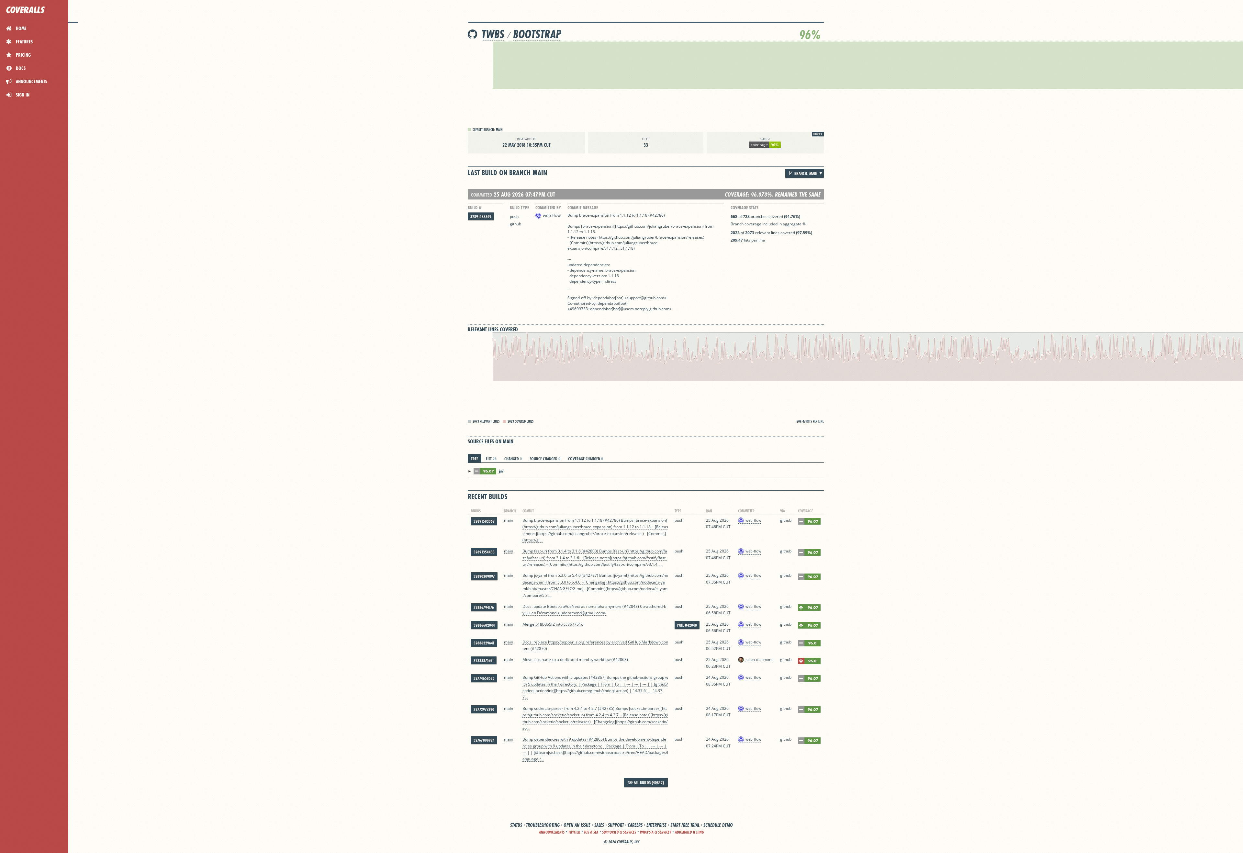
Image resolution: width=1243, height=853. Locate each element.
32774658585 (484, 678)
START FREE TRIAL (685, 825)
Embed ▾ (817, 134)
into (559, 624)
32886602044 (484, 625)
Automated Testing (689, 832)
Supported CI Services (619, 832)
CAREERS (635, 825)
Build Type (519, 207)
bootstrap (537, 34)
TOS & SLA (591, 832)
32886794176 (484, 607)
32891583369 (480, 216)
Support (616, 825)
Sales (599, 825)
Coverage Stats (744, 207)
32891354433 (484, 552)
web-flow (552, 215)
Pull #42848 (687, 625)
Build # (475, 207)
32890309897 (484, 576)
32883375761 (484, 660)
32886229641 (484, 643)
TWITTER (574, 832)
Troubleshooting (543, 825)
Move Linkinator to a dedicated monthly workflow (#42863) (575, 659)
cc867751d (573, 624)
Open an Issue (577, 825)
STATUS (516, 825)
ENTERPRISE (656, 825)
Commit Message (582, 207)
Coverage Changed (585, 458)
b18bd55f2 (545, 624)
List (491, 458)
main (508, 520)
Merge (528, 624)
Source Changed (545, 458)
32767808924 (484, 740)
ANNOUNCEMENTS (552, 832)
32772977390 (484, 709)
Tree (474, 458)
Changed (513, 458)
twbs (493, 34)
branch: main (805, 173)
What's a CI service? (655, 832)
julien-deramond (759, 659)
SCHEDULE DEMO (718, 825)
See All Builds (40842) (646, 782)
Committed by (548, 207)
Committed (481, 194)
